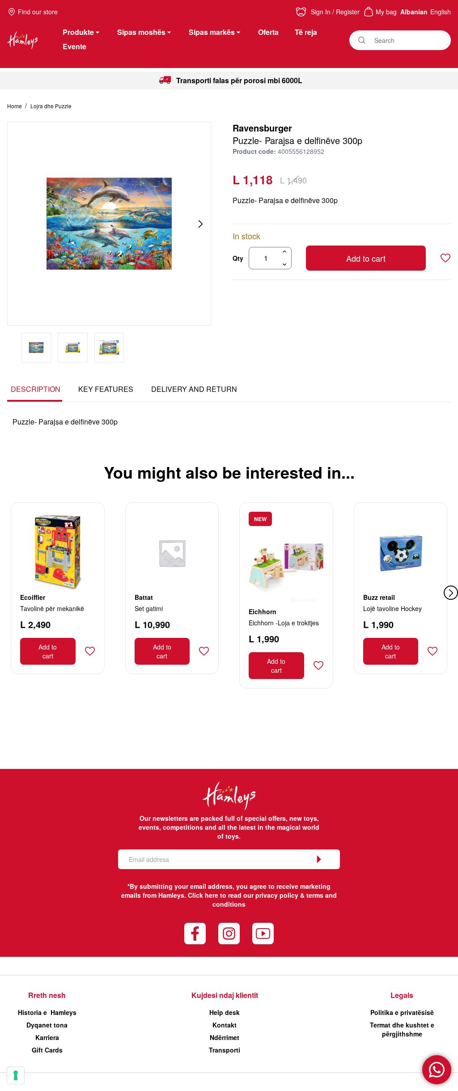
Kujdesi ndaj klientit (224, 995)
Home (15, 106)
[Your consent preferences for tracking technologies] (15, 1075)
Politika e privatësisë (402, 1012)
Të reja (306, 32)
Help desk (224, 1012)
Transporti (224, 1049)
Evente (74, 46)
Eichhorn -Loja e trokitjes (284, 622)
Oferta (268, 32)
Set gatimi (149, 608)
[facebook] (195, 933)
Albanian (414, 11)
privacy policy (276, 895)
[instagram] (229, 933)
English (440, 11)
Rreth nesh (47, 995)
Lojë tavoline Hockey (392, 608)
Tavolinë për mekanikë (52, 608)
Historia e (47, 1012)
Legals (401, 995)
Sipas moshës (141, 32)
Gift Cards (47, 1049)
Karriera (47, 1037)
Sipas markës (212, 32)
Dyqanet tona (47, 1024)
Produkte (78, 32)
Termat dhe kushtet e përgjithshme (402, 1029)
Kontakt (224, 1024)
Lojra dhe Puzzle (51, 106)
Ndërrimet (224, 1037)
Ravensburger (262, 127)
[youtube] (263, 933)
